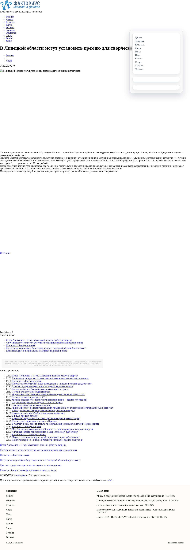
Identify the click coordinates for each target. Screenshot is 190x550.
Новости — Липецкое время (20, 345)
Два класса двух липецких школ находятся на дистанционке (36, 350)
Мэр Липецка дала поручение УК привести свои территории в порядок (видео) (52, 429)
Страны (10, 532)
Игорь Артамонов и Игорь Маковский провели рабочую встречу (39, 340)
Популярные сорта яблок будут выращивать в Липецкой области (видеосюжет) (46, 348)
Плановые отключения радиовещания (31, 405)
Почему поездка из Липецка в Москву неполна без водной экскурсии (77, 362)
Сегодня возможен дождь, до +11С (29, 397)
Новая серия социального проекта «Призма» (34, 421)
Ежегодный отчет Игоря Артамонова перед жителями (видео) (43, 410)
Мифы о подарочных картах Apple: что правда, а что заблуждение (28, 362)
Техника (10, 537)
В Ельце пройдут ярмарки (25, 416)
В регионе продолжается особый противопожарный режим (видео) (46, 418)
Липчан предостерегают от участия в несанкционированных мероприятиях (44, 342)
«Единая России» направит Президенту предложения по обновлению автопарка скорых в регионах (62, 407)
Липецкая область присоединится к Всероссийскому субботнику (45, 432)
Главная (10, 55)
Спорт (9, 528)
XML (110, 480)
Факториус (20, 475)
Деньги (9, 496)
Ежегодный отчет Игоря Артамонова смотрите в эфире (40, 389)
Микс (9, 514)
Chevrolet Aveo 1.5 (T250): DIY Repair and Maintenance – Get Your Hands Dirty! (66, 363)
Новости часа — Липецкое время (29, 434)
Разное (9, 523)
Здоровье (10, 500)
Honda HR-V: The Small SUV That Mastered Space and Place (67, 364)
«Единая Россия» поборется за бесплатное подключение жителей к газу (48, 394)
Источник (5, 253)
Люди (9, 60)
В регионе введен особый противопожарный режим (38, 413)
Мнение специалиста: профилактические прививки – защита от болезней (49, 399)
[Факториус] (20, 9)
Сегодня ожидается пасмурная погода (31, 391)
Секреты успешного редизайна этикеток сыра (21, 363)
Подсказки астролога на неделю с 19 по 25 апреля (37, 402)
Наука (9, 519)
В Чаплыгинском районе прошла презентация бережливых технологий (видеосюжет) (55, 424)
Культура (10, 505)
